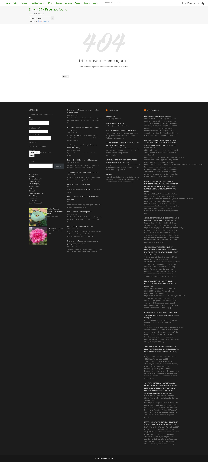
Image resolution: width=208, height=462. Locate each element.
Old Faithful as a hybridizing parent (85, 160)
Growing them (34, 179)
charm (79, 135)
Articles (24, 3)
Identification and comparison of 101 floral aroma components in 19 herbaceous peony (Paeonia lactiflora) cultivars (160, 142)
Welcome (109, 174)
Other (31, 191)
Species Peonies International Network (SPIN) (55, 211)
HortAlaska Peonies (152, 110)
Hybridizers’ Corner (56, 228)
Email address (34, 128)
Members (68, 3)
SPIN (50, 3)
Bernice (70, 184)
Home (7, 3)
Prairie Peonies (113, 110)
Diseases (32, 174)
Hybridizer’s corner (38, 3)
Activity (15, 3)
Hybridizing (33, 184)
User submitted (34, 203)
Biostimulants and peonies (82, 212)
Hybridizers (33, 181)
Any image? (33, 142)
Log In (95, 3)
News (31, 188)
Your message (34, 134)
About (77, 3)
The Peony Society (193, 3)
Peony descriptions (36, 193)
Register (87, 3)
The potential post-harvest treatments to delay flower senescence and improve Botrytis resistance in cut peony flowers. (161, 349)
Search (31, 162)
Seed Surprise (110, 116)
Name (31, 119)
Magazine (32, 186)
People (31, 196)
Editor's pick (33, 176)
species (31, 200)
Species (59, 3)
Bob (68, 160)
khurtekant (71, 110)
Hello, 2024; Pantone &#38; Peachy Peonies (121, 131)
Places (31, 198)
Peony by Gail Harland (152, 116)
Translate (45, 21)
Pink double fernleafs (91, 172)
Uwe (69, 226)
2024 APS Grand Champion (115, 123)
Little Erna (89, 189)
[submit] (30, 117)
